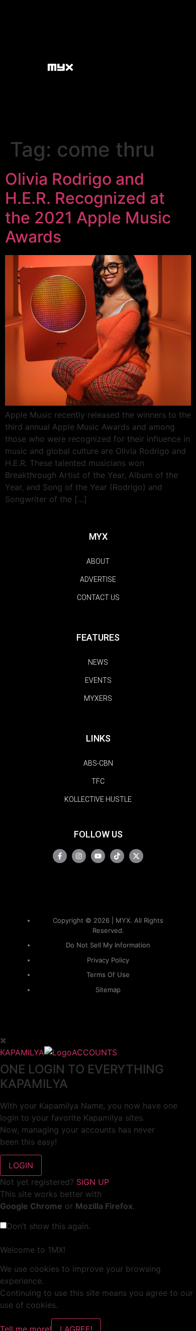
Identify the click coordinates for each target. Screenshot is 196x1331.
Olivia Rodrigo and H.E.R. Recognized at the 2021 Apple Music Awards (88, 208)
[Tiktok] (117, 856)
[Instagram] (79, 856)
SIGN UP (92, 1182)
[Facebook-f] (60, 856)
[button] (35, 66)
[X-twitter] (136, 856)
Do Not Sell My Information (108, 945)
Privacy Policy (108, 960)
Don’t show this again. (48, 1226)
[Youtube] (98, 856)
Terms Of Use (108, 975)
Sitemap (108, 990)
